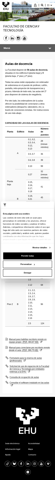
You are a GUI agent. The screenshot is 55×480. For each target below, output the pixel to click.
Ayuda (7, 455)
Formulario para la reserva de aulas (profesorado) (26, 359)
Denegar (27, 273)
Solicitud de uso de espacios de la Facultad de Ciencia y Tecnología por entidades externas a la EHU (29, 369)
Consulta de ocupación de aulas (24, 377)
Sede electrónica (12, 443)
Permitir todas (27, 256)
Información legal (12, 449)
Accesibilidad (34, 443)
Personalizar (26, 264)
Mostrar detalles (39, 247)
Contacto (32, 455)
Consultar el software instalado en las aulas (29, 382)
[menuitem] (50, 5)
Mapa (30, 449)
